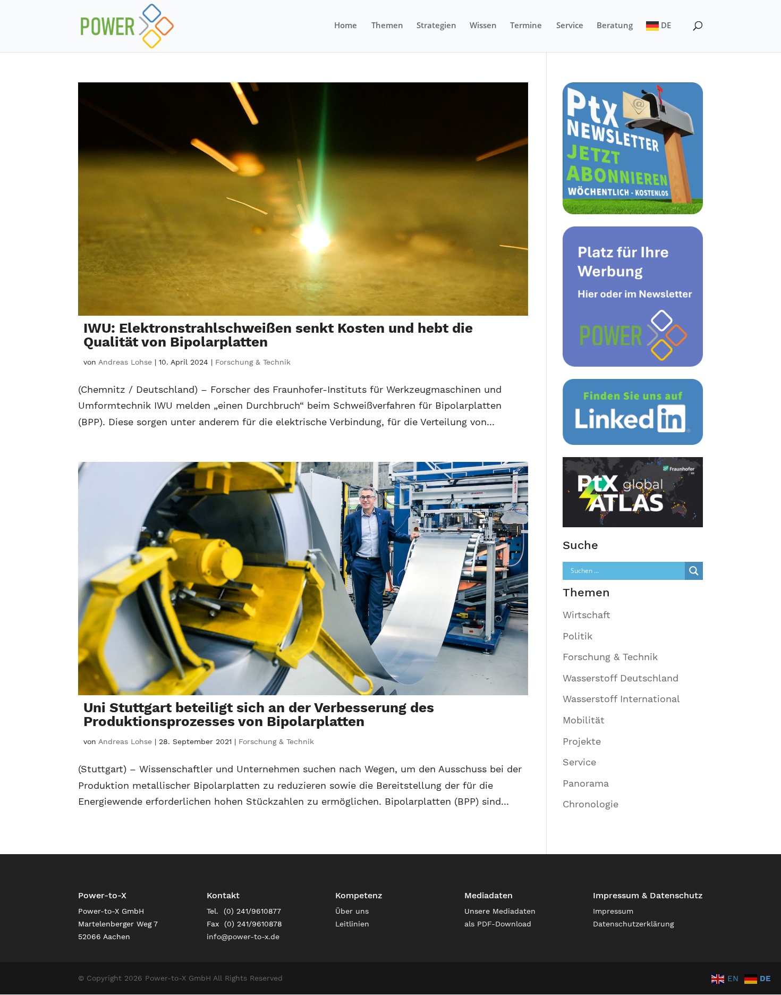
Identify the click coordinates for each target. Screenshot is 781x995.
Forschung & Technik (253, 362)
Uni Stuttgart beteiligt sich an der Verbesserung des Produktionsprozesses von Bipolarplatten (258, 714)
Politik (577, 636)
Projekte (582, 741)
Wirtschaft (586, 614)
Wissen (483, 25)
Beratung (615, 25)
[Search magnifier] (694, 571)
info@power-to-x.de (243, 936)
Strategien (436, 25)
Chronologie (590, 804)
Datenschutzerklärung (633, 924)
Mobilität (584, 720)
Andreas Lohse (125, 362)
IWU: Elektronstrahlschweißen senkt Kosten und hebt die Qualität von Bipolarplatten (278, 335)
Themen (387, 25)
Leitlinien (352, 924)
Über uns (352, 911)
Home (345, 25)
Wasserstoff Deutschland (620, 678)
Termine (526, 25)
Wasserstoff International (621, 698)
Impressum (613, 911)
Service (569, 25)
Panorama (586, 783)
